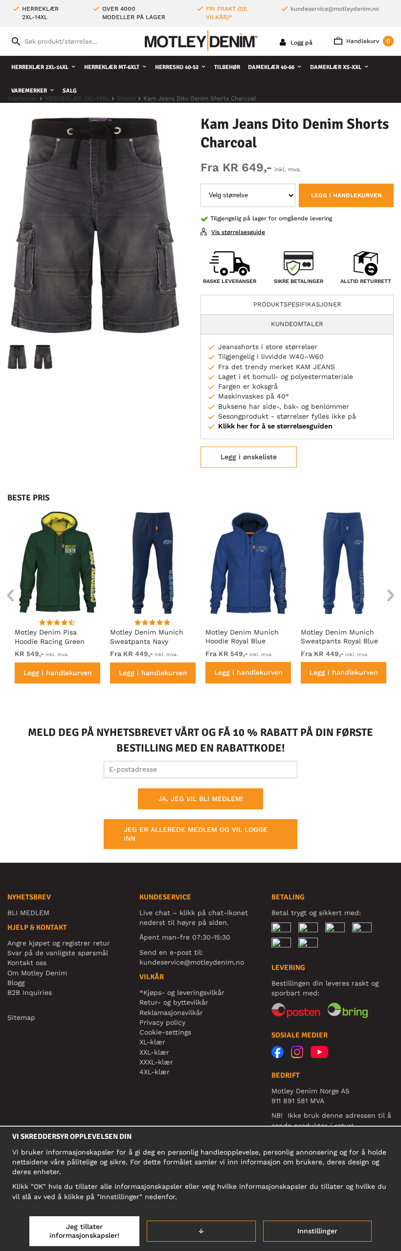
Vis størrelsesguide (238, 232)
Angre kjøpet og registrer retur (58, 943)
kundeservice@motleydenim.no (334, 8)
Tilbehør (227, 67)
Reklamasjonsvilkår (171, 1012)
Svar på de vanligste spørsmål (57, 953)
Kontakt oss (26, 963)
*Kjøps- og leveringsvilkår (181, 992)
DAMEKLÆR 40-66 (271, 67)
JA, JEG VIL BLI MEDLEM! (200, 799)
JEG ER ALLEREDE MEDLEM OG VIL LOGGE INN (195, 834)
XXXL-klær (156, 1062)
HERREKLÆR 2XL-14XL (39, 67)
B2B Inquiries (29, 992)
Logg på (300, 42)
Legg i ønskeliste (249, 457)
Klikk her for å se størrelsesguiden (275, 426)
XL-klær (152, 1042)
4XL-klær (154, 1072)
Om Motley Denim (37, 973)
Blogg (15, 983)
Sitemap (21, 1017)
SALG (70, 90)
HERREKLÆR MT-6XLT (111, 67)
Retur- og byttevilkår (173, 1002)
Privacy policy (162, 1022)
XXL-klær (154, 1052)
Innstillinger (317, 1231)
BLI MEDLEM (28, 913)
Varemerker (29, 90)
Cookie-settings (165, 1032)
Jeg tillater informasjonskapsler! (84, 1231)
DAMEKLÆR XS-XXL (335, 67)
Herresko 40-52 (177, 67)
